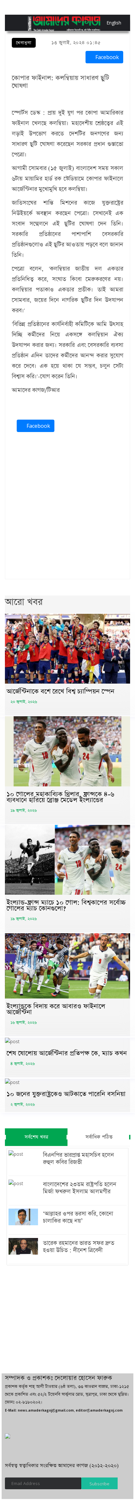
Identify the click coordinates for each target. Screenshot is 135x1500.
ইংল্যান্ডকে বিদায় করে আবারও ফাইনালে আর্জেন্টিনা (56, 1009)
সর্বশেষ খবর (36, 1137)
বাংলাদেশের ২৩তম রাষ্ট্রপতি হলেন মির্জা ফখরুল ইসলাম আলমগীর (79, 1188)
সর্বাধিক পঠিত (99, 1137)
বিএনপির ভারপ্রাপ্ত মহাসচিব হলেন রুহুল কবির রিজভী (78, 1159)
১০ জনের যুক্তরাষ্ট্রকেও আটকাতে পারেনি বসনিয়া (66, 1094)
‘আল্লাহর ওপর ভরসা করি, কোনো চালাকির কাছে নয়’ (78, 1217)
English (108, 22)
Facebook (106, 57)
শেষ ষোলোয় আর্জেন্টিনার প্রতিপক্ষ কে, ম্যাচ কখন (67, 1053)
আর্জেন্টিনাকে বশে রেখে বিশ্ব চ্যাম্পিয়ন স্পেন (60, 691)
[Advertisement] (67, 507)
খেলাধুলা (23, 43)
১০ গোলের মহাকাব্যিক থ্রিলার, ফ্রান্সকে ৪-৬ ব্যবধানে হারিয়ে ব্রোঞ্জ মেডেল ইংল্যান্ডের (60, 797)
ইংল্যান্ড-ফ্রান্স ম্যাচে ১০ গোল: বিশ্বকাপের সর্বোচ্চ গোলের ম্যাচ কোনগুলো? (66, 905)
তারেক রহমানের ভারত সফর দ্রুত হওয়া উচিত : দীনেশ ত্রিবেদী (78, 1247)
